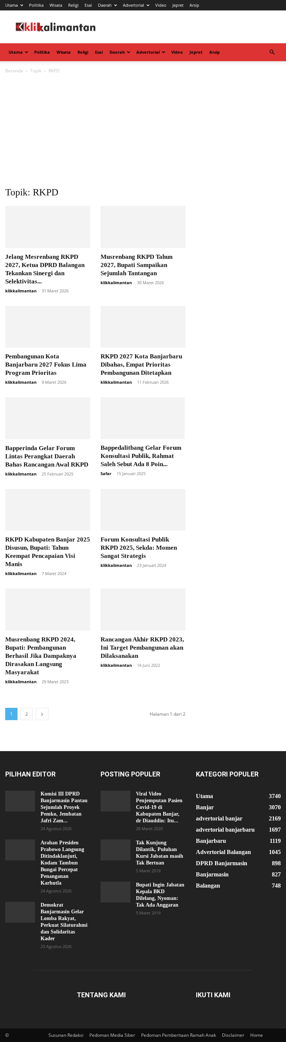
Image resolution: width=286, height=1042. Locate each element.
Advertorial (133, 5)
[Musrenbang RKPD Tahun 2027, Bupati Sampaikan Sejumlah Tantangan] (143, 227)
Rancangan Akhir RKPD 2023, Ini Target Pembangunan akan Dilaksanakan (142, 647)
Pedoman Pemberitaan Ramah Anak (178, 1035)
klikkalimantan (20, 291)
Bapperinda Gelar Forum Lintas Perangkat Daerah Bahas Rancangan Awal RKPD (46, 456)
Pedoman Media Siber (112, 1035)
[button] (272, 52)
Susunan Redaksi (65, 1035)
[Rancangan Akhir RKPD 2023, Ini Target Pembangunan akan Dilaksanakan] (143, 610)
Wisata (56, 5)
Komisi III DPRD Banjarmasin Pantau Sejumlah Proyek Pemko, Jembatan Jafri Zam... (64, 807)
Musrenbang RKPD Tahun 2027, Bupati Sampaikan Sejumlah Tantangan (136, 265)
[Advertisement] (143, 131)
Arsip (194, 5)
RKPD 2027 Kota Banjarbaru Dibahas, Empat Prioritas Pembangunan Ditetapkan (141, 364)
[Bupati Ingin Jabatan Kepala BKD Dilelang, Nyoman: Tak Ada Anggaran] (115, 892)
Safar (106, 473)
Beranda (14, 71)
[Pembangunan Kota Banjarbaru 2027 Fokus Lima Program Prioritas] (47, 327)
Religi (73, 5)
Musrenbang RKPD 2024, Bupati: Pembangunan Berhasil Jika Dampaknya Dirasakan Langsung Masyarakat (40, 656)
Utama (11, 5)
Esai (88, 5)
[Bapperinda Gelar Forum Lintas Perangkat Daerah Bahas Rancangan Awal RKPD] (47, 418)
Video (160, 5)
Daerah (105, 5)
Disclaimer (233, 1035)
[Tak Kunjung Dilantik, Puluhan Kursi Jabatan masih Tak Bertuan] (115, 849)
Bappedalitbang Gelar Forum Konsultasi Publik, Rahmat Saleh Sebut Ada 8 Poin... (141, 456)
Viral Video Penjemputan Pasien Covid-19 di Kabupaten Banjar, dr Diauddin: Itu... (159, 807)
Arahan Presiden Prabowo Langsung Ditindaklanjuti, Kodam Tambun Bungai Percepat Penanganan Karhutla (62, 863)
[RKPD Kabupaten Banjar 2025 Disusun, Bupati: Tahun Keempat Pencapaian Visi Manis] (47, 510)
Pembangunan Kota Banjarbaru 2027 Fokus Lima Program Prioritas (45, 364)
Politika (36, 5)
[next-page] (42, 714)
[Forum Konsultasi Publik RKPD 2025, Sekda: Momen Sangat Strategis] (143, 510)
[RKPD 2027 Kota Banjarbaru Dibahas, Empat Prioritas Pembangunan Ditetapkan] (143, 327)
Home (256, 1035)
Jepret (178, 5)
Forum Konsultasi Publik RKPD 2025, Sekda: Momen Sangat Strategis (139, 547)
